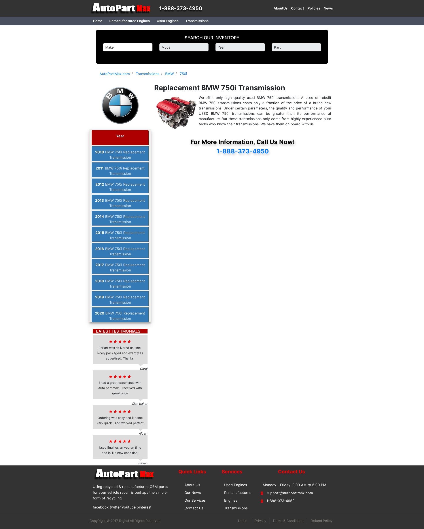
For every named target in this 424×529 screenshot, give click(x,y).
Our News (192, 492)
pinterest (144, 507)
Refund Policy (321, 521)
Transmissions (197, 21)
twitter (115, 507)
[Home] (122, 8)
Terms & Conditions (288, 521)
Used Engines (167, 21)
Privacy (260, 521)
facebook (101, 507)
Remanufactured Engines (129, 21)
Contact (297, 8)
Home (97, 21)
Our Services (195, 500)
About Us (192, 485)
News (328, 8)
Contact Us (193, 508)
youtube (129, 507)
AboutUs (281, 8)
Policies (314, 8)
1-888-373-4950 (180, 8)
